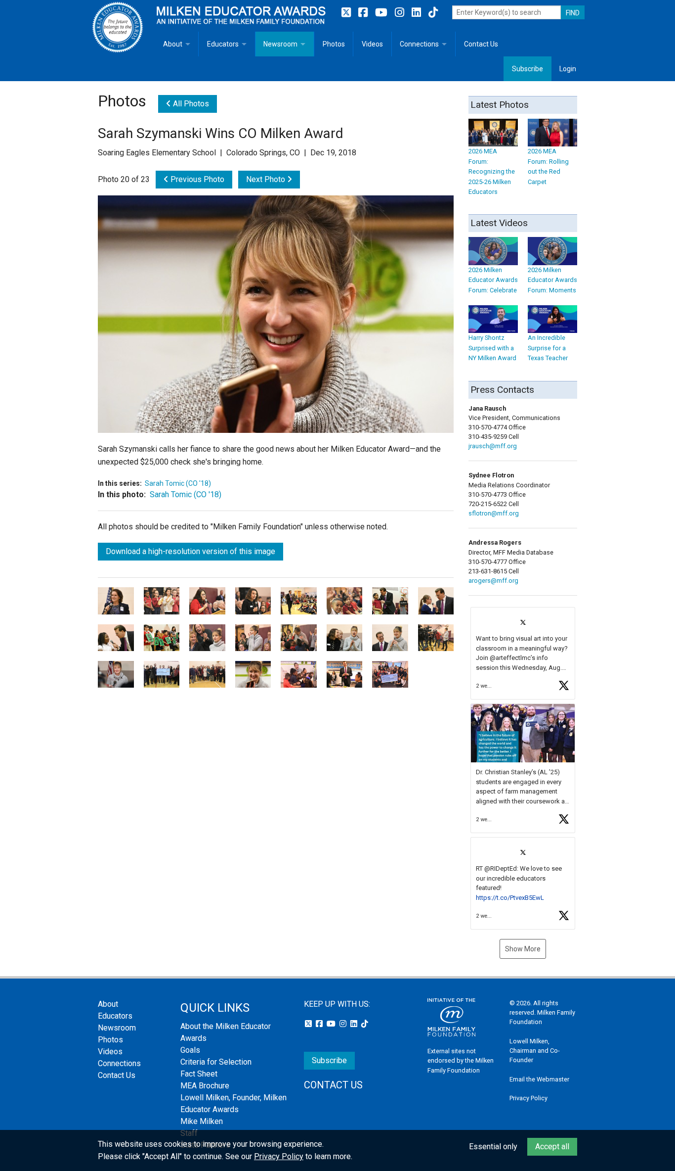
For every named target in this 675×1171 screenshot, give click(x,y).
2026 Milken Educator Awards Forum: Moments (552, 280)
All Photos (190, 103)
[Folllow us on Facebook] (364, 12)
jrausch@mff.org (492, 446)
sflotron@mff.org (493, 513)
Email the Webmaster (539, 1079)
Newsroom (280, 44)
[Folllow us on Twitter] (347, 12)
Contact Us (481, 44)
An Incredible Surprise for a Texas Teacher (548, 348)
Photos (334, 44)
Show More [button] (523, 949)
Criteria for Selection (216, 1062)
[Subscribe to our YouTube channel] (382, 12)
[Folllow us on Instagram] (400, 12)
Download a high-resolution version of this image (190, 551)
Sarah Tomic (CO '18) (178, 483)
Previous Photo (196, 179)
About (172, 44)
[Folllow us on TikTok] (433, 12)
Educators (223, 44)
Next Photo (266, 179)
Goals (190, 1050)
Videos (372, 44)
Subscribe (527, 69)
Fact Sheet (198, 1073)
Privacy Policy (528, 1098)
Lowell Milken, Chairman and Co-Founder (534, 1050)
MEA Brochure (204, 1085)
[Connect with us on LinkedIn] (417, 12)
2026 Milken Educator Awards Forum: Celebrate (493, 280)
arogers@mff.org (493, 580)
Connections (419, 44)
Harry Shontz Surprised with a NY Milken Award (492, 348)
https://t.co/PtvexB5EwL (510, 897)
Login (567, 69)
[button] (523, 653)
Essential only (493, 1146)
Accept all (552, 1146)
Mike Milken (201, 1121)
